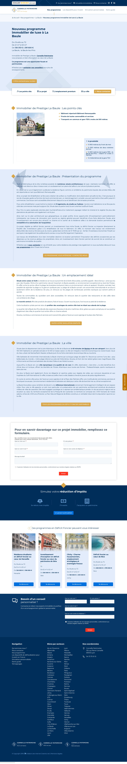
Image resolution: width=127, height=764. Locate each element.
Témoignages (17, 664)
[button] (24, 3)
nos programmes (23, 247)
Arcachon (50, 659)
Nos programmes (27, 18)
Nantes (87, 349)
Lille (48, 735)
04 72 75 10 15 (91, 656)
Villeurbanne (69, 731)
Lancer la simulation (64, 513)
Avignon (50, 666)
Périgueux (68, 673)
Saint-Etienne (69, 693)
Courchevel (51, 702)
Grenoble (50, 715)
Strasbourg (68, 697)
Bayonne (50, 668)
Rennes (67, 686)
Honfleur (50, 720)
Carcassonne (52, 679)
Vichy (66, 720)
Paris (66, 670)
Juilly (49, 722)
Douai (49, 708)
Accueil (16, 18)
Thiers (66, 699)
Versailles (67, 717)
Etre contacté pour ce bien (25, 81)
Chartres (50, 684)
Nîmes (66, 664)
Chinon (50, 688)
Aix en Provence (53, 648)
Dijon (49, 704)
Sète (66, 695)
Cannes (50, 677)
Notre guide (16, 662)
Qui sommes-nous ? (65, 3)
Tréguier (67, 706)
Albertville (51, 650)
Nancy (66, 657)
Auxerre (50, 664)
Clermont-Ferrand (54, 691)
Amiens (50, 655)
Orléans (67, 668)
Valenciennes (69, 708)
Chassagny (51, 686)
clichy (49, 693)
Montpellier (68, 655)
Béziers (50, 670)
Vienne (66, 722)
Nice (65, 662)
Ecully (49, 711)
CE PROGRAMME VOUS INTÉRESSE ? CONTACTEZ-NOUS (65, 255)
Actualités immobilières (84, 3)
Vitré (66, 733)
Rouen (66, 688)
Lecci (49, 733)
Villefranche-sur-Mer (71, 724)
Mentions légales (56, 754)
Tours (66, 704)
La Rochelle (51, 729)
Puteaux (67, 682)
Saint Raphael (69, 691)
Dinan (49, 706)
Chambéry (51, 682)
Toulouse (67, 702)
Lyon (66, 648)
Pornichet (67, 679)
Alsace (49, 653)
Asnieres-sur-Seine (54, 662)
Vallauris (67, 711)
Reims (66, 684)
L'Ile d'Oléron (52, 724)
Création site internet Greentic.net (38, 754)
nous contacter (34, 245)
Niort (66, 666)
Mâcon (66, 650)
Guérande (51, 717)
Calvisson (50, 675)
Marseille (67, 653)
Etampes (50, 713)
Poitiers (67, 677)
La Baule (38, 18)
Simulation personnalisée (21, 659)
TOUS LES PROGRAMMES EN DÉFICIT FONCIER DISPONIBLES (65, 404)
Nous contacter (101, 3)
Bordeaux (50, 673)
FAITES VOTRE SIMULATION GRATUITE (66, 323)
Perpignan (68, 675)
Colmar (50, 699)
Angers (50, 657)
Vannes (67, 713)
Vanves (66, 715)
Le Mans (50, 731)
